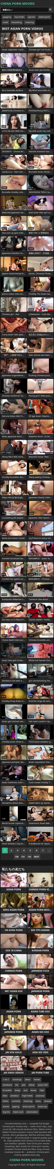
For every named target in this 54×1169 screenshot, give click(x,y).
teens (27, 1079)
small (5, 22)
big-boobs (19, 17)
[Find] (51, 10)
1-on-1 (6, 1079)
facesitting (17, 22)
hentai (37, 1079)
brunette (7, 1090)
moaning (29, 22)
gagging (7, 17)
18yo (42, 1090)
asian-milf (43, 1084)
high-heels (27, 1095)
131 (23, 856)
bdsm (5, 1101)
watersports (44, 17)
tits (16, 1084)
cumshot (16, 1101)
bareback (7, 1084)
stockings (17, 1079)
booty (17, 1090)
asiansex (40, 1095)
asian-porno (28, 1106)
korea (33, 1090)
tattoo (31, 1084)
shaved (47, 1101)
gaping (15, 1106)
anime (6, 1106)
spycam (31, 17)
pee (23, 1084)
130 (16, 856)
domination (32, 1112)
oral (25, 1090)
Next (36, 856)
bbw (5, 1095)
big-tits (6, 1112)
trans (38, 1101)
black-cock (18, 1112)
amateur (15, 1095)
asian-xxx (42, 1106)
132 (29, 856)
